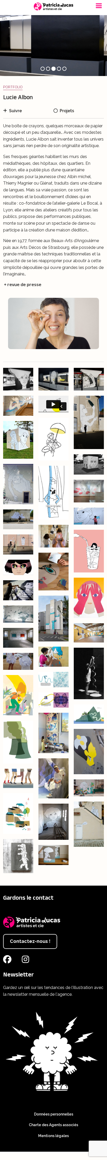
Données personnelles (53, 1114)
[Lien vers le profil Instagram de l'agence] (26, 961)
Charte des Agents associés (53, 1125)
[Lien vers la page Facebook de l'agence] (8, 961)
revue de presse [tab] (24, 284)
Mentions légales (53, 1136)
